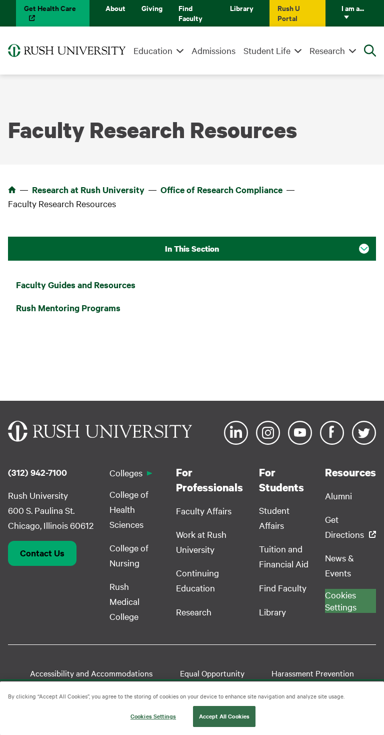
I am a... (353, 8)
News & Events (339, 565)
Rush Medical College (125, 601)
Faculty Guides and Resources (76, 285)
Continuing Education (197, 580)
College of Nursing (129, 555)
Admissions (214, 50)
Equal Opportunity (212, 672)
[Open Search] (370, 51)
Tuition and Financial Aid (283, 556)
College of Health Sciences (129, 509)
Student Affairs (274, 517)
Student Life (267, 50)
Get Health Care (50, 8)
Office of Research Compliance (221, 190)
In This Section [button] (192, 248)
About (116, 8)
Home (12, 190)
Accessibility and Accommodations (91, 672)
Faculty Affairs (204, 510)
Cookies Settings (153, 716)
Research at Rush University (88, 190)
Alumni (338, 495)
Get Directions (344, 526)
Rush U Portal (289, 13)
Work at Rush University (201, 541)
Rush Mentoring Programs (68, 308)
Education (153, 50)
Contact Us (42, 553)
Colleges (126, 472)
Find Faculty (190, 13)
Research (327, 50)
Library (242, 8)
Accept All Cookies (224, 716)
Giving (152, 8)
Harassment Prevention (313, 672)
